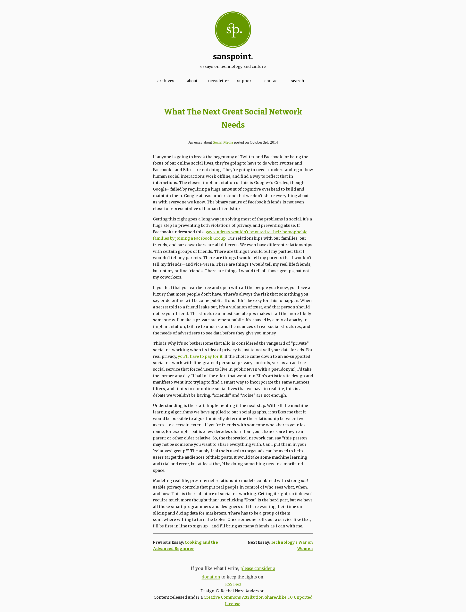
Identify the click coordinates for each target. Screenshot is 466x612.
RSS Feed (233, 584)
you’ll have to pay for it (200, 356)
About (192, 80)
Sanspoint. (233, 56)
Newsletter (218, 80)
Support (245, 80)
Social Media (223, 142)
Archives (165, 80)
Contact (271, 80)
